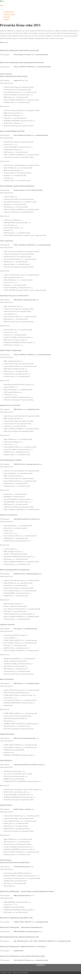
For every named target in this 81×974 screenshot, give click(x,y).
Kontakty (7, 19)
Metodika (7, 17)
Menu (2, 5)
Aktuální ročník (9, 12)
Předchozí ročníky (9, 14)
